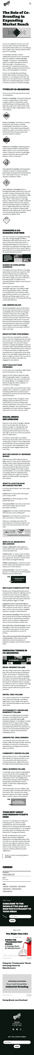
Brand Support (21, 886)
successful (17, 337)
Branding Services (7, 891)
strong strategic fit (16, 238)
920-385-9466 (17, 1025)
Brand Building (13, 886)
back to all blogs (7, 867)
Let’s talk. (8, 857)
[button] (30, 3)
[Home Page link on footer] (17, 1016)
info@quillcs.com (17, 1024)
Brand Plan (5, 886)
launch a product (21, 58)
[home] (7, 3)
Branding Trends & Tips (8, 874)
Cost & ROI (29, 958)
